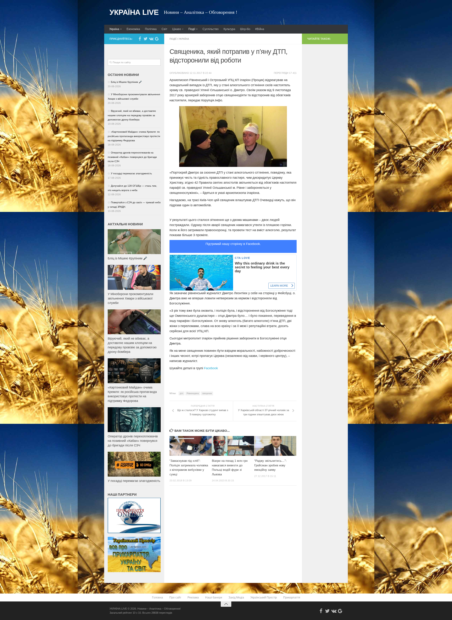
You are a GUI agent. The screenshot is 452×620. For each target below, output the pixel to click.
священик (207, 393)
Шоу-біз (245, 29)
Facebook (211, 368)
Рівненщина (193, 393)
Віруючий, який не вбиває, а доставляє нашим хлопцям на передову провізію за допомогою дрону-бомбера (132, 115)
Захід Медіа (236, 597)
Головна (157, 597)
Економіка (133, 29)
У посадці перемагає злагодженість (131, 173)
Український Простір (263, 597)
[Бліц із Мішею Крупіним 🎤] (134, 241)
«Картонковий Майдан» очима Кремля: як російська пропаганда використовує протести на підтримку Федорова (134, 136)
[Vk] (151, 39)
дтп (181, 393)
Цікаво (176, 29)
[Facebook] (140, 39)
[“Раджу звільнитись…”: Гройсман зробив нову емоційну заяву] (275, 446)
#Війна (259, 29)
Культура (229, 29)
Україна (114, 29)
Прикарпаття (291, 597)
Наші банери (213, 597)
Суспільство (211, 29)
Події (191, 29)
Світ (164, 29)
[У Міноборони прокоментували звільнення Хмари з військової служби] (134, 277)
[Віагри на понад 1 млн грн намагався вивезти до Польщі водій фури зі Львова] (233, 446)
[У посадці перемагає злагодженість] (134, 464)
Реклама (193, 597)
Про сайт (175, 597)
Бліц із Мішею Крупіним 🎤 (126, 82)
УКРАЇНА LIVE (134, 12)
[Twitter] (145, 39)
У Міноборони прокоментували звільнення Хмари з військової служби (130, 298)
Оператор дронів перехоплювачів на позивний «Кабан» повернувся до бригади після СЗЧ (132, 157)
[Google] (157, 39)
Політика (151, 29)
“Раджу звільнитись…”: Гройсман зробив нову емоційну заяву (270, 465)
